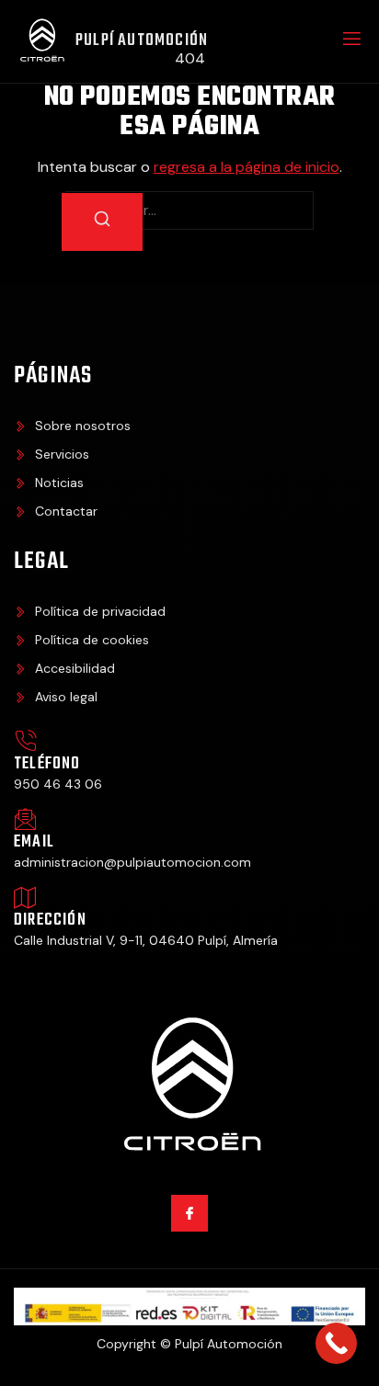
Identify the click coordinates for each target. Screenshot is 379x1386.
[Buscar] (102, 222)
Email (34, 842)
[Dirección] (25, 897)
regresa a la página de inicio (246, 166)
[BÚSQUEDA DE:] (189, 210)
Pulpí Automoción (141, 41)
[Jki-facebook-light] (189, 1213)
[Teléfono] (25, 741)
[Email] (25, 819)
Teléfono (47, 764)
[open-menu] (350, 41)
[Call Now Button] (336, 1343)
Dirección (50, 920)
